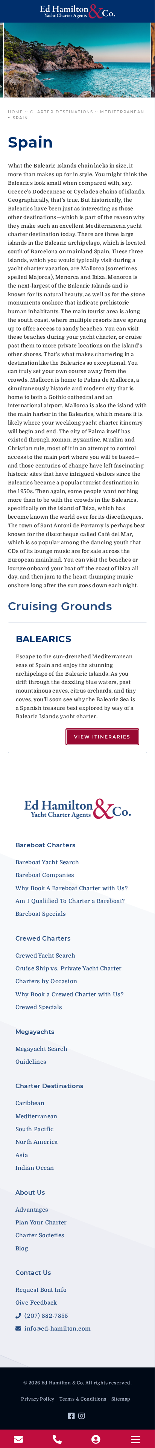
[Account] (96, 1440)
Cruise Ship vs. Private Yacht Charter (68, 968)
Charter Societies (40, 1235)
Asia (21, 1155)
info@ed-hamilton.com (57, 1328)
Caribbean (30, 1103)
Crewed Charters (43, 938)
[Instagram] (82, 1417)
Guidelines (31, 1061)
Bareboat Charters (45, 845)
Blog (21, 1248)
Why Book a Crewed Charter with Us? (69, 994)
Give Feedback (36, 1302)
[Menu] (135, 1439)
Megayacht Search (41, 1049)
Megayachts (35, 1031)
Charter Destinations (61, 112)
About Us (30, 1192)
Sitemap (120, 1399)
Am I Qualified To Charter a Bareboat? (70, 901)
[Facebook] (72, 1417)
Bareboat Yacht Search (47, 862)
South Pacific (34, 1129)
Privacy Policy (38, 1399)
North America (36, 1142)
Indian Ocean (34, 1168)
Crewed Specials (38, 1007)
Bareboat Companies (44, 875)
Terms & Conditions (82, 1399)
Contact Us (33, 1272)
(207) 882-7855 (45, 1315)
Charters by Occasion (46, 981)
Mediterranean (122, 112)
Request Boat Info (41, 1290)
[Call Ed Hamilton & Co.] (58, 1440)
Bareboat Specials (40, 914)
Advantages (32, 1209)
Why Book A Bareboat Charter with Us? (71, 888)
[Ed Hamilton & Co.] (77, 11)
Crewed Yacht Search (45, 955)
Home (15, 112)
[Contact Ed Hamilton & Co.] (19, 1440)
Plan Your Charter (41, 1222)
